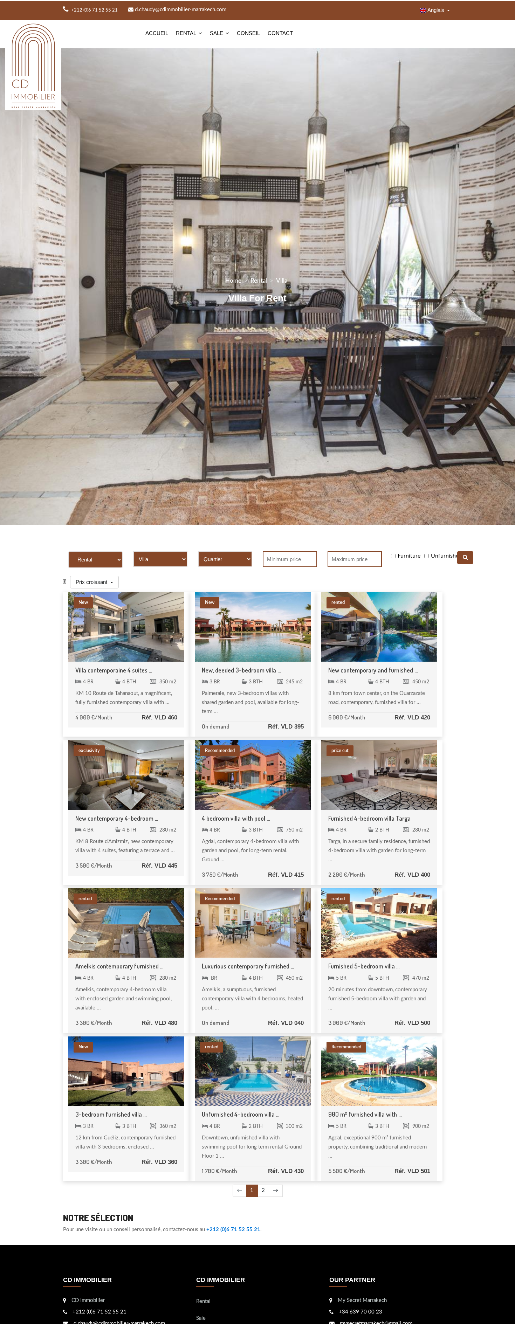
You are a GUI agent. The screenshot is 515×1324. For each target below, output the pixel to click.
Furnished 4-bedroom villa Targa (369, 818)
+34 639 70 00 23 (360, 1312)
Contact (280, 33)
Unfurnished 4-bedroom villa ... (240, 1114)
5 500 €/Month (346, 1170)
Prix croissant (92, 582)
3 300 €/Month (93, 1022)
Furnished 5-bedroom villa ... (363, 966)
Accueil (156, 33)
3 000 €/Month (346, 1022)
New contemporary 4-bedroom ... (116, 818)
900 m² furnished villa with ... (364, 1114)
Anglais (436, 10)
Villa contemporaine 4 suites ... (113, 670)
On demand (215, 726)
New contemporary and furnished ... (373, 670)
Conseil (248, 33)
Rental (186, 33)
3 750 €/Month (220, 874)
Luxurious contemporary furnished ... (248, 966)
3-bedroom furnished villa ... (110, 1114)
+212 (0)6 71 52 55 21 (233, 1229)
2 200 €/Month (346, 874)
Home (233, 281)
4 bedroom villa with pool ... (236, 818)
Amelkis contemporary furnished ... (119, 966)
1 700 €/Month (219, 1170)
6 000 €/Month (346, 717)
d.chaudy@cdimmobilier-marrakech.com (179, 9)
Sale (216, 33)
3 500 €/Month (93, 865)
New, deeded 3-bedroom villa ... (241, 670)
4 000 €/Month (93, 717)
